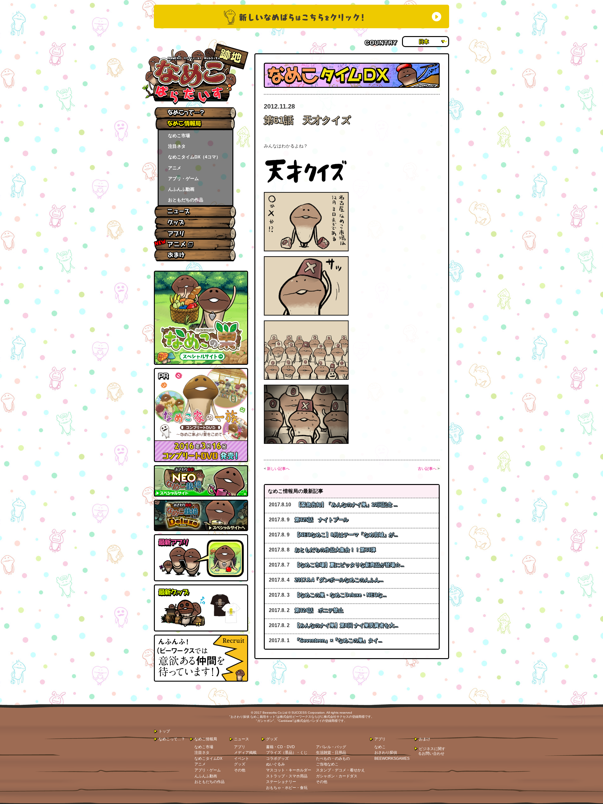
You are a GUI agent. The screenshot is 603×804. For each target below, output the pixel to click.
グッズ (239, 764)
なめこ (380, 747)
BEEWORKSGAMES (392, 758)
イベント (241, 758)
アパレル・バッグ (331, 747)
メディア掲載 (245, 752)
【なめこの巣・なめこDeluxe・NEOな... (340, 595)
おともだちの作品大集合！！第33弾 (335, 549)
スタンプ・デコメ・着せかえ (340, 770)
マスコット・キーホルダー (288, 770)
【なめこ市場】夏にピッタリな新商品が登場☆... (349, 564)
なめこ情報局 (205, 739)
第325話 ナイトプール (321, 519)
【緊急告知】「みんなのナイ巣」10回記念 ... (346, 504)
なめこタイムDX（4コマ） (194, 156)
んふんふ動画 (181, 189)
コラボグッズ (277, 758)
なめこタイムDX (208, 758)
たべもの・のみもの (333, 758)
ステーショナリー (281, 782)
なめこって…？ (172, 739)
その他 (239, 770)
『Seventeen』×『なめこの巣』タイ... (338, 640)
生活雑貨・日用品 (331, 752)
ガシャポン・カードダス (336, 776)
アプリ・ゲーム (183, 178)
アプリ (239, 747)
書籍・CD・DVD (280, 747)
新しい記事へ (278, 468)
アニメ (174, 167)
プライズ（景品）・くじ (286, 752)
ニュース (241, 739)
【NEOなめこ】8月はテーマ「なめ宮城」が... (346, 534)
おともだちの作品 (185, 199)
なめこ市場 (179, 135)
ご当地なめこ (327, 764)
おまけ (424, 739)
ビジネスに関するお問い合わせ (431, 751)
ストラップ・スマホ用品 (286, 776)
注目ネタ (177, 146)
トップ (164, 731)
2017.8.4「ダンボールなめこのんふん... (339, 580)
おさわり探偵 (385, 752)
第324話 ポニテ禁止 (319, 610)
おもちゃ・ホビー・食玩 (286, 787)
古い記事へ (427, 468)
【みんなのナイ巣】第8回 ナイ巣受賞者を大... (346, 625)
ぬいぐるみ (275, 764)
